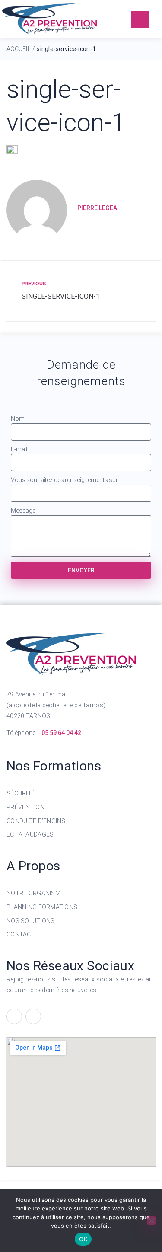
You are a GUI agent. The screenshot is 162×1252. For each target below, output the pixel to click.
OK (83, 1239)
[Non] (151, 1220)
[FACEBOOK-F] (14, 1016)
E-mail (19, 449)
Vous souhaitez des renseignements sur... (66, 479)
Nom (18, 418)
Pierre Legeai (98, 207)
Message (23, 510)
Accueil (18, 48)
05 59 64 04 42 (61, 732)
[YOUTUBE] (33, 1016)
